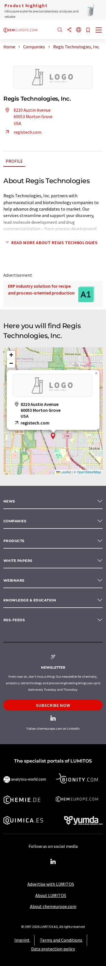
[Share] (69, 30)
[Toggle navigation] (99, 30)
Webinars (14, 580)
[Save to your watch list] (88, 30)
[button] (53, 436)
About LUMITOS (50, 895)
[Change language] (79, 30)
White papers (18, 560)
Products (14, 541)
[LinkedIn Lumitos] (53, 862)
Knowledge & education (29, 600)
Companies (14, 521)
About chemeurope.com (53, 906)
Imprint (22, 940)
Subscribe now (53, 705)
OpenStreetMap (89, 471)
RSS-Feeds (14, 620)
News (9, 501)
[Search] (60, 30)
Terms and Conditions (61, 940)
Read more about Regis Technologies (54, 242)
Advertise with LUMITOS (50, 884)
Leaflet (65, 471)
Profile (14, 161)
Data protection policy (53, 949)
